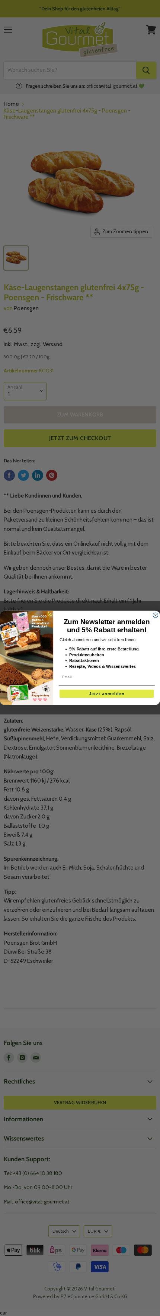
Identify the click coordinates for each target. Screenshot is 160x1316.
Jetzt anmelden (106, 694)
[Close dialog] (155, 615)
